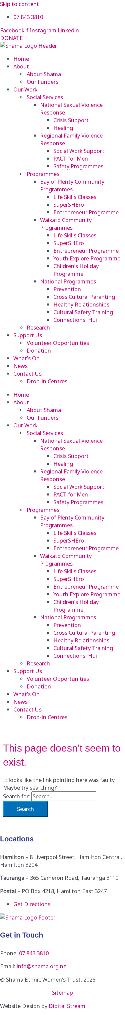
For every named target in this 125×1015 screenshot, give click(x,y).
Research (38, 327)
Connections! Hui (75, 320)
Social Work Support (78, 151)
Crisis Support (71, 120)
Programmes (43, 174)
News (20, 366)
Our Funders (42, 81)
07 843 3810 (34, 953)
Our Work (25, 89)
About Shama (44, 74)
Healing (63, 128)
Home (21, 58)
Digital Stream (67, 1006)
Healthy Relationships (81, 304)
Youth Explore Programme (86, 258)
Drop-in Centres (47, 381)
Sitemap (62, 992)
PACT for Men (70, 158)
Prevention (67, 289)
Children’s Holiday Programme (76, 269)
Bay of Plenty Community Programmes (72, 185)
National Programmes (68, 281)
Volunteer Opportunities (58, 343)
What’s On (26, 358)
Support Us (27, 335)
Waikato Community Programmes (66, 223)
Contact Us (27, 373)
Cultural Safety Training (83, 312)
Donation (39, 350)
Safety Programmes (78, 166)
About (21, 66)
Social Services (45, 97)
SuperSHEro (68, 204)
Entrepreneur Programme (86, 212)
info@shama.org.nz (41, 966)
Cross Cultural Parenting (84, 296)
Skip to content (19, 4)
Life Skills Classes (74, 197)
